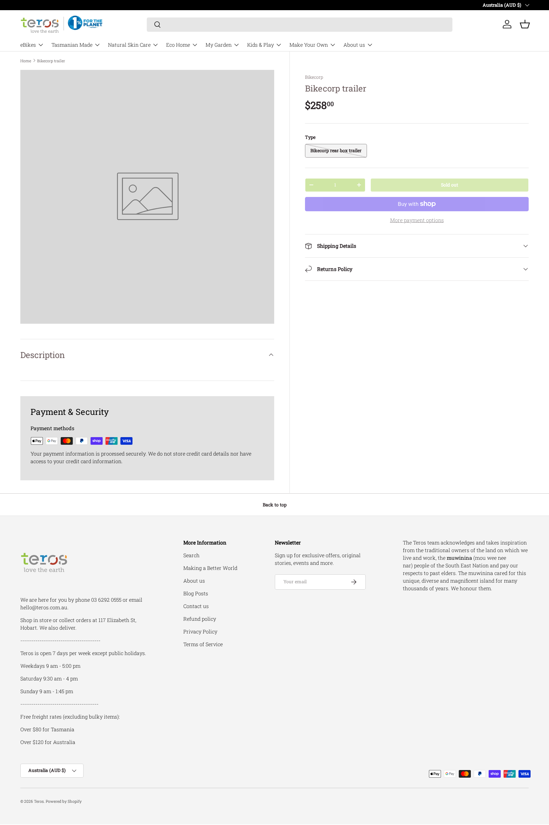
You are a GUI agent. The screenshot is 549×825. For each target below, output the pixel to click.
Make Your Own (308, 44)
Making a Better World (210, 568)
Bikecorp (314, 77)
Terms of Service (203, 644)
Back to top (275, 505)
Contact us (196, 606)
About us (354, 44)
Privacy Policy (200, 631)
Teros (39, 801)
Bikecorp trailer (51, 60)
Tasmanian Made (71, 44)
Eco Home (178, 44)
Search (191, 555)
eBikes (28, 44)
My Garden (219, 44)
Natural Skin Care (129, 44)
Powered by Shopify (64, 801)
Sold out (449, 185)
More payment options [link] (417, 220)
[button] (525, 24)
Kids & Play (260, 44)
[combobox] (300, 24)
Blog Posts (195, 593)
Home (25, 60)
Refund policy (199, 618)
